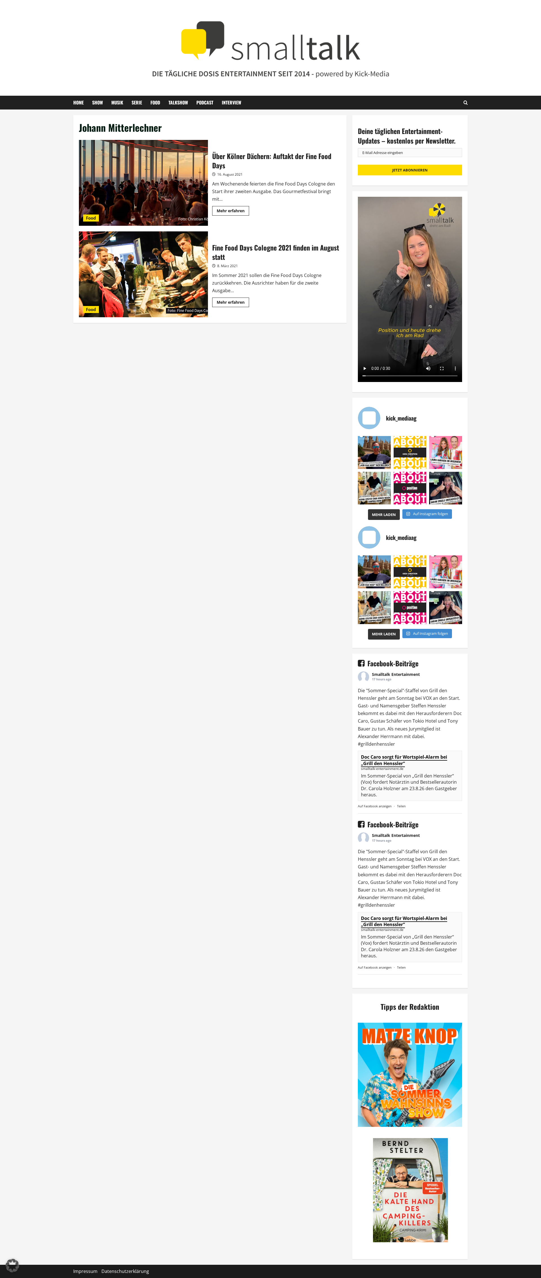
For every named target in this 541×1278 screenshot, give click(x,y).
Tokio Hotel (425, 721)
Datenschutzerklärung (125, 1271)
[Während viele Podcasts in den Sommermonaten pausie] (445, 452)
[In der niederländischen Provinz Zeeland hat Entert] (374, 488)
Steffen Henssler (428, 706)
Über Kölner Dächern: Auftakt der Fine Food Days (143, 183)
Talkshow (178, 102)
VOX (427, 698)
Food (155, 102)
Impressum (85, 1271)
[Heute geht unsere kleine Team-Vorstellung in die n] (410, 488)
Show (97, 102)
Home (78, 102)
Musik (117, 102)
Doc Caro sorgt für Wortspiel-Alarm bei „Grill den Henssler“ (404, 760)
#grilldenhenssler (376, 744)
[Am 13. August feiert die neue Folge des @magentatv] (374, 452)
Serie (137, 102)
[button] (12, 1265)
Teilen (401, 806)
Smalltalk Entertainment (396, 674)
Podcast (204, 102)
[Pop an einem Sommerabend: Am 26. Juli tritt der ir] (445, 488)
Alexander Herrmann (380, 736)
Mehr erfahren (233, 212)
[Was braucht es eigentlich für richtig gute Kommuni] (410, 452)
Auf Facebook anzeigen (375, 806)
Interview (231, 102)
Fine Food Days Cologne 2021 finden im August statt (143, 274)
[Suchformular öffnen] (466, 102)
